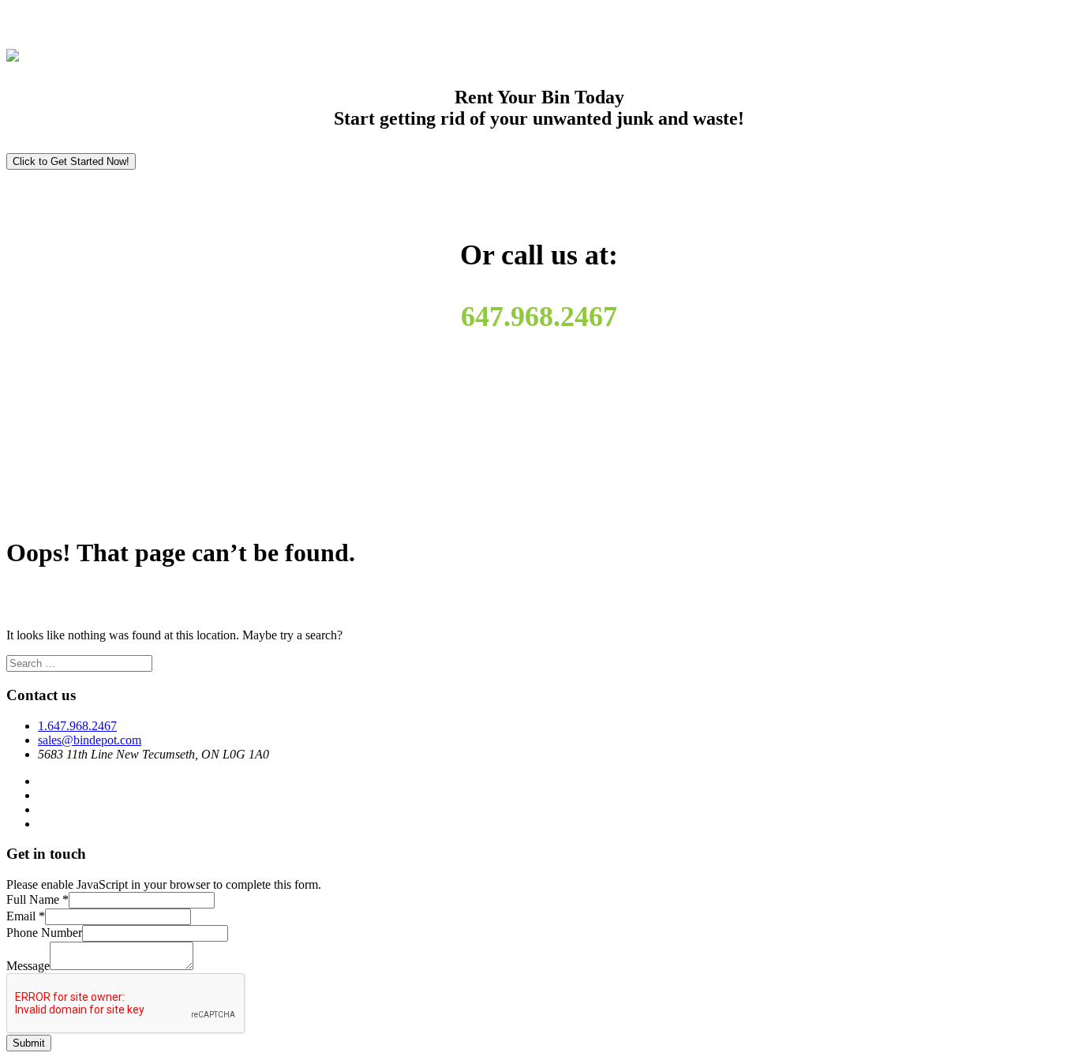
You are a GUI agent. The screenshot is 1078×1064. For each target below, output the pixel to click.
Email (25, 916)
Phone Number (44, 932)
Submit (29, 1043)
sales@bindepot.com (89, 740)
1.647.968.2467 (77, 725)
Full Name (37, 899)
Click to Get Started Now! (71, 161)
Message (28, 965)
